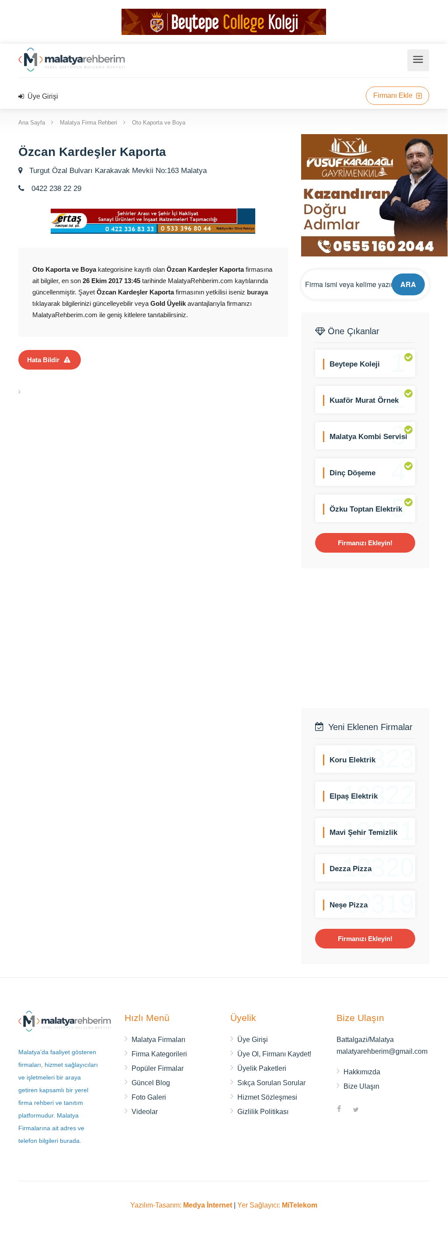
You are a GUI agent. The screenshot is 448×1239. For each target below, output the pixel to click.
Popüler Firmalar (158, 1068)
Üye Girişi (42, 96)
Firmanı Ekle (393, 95)
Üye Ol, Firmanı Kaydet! (274, 1054)
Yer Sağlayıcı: (277, 1205)
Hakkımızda (362, 1072)
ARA (408, 284)
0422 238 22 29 (55, 188)
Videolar (145, 1111)
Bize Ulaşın (361, 1086)
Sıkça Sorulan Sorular (271, 1083)
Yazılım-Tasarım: (181, 1205)
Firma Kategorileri (159, 1054)
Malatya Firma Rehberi (88, 122)
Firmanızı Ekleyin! (365, 543)
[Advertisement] (374, 638)
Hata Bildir (43, 359)
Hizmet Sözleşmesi (267, 1097)
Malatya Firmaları (158, 1039)
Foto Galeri (149, 1097)
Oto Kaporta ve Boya (158, 122)
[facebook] (339, 1110)
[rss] (372, 1110)
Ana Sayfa (31, 122)
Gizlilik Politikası (262, 1111)
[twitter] (355, 1110)
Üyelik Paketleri (261, 1068)
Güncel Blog (151, 1083)
